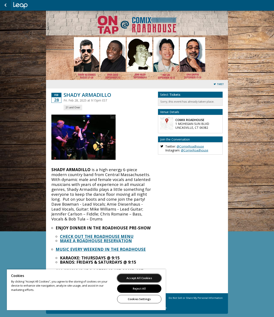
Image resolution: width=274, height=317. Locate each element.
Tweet (220, 84)
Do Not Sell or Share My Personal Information (196, 297)
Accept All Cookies (139, 278)
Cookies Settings (139, 299)
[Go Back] (5, 5)
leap (34, 5)
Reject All (139, 288)
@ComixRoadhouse (190, 146)
